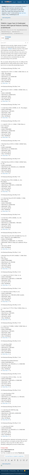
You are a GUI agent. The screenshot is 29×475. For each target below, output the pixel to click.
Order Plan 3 (5, 117)
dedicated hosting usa (6, 31)
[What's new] (24, 1)
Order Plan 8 (5, 211)
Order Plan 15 (5, 337)
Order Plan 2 (5, 101)
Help (18, 470)
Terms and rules (4, 470)
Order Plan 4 (5, 137)
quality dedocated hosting (6, 33)
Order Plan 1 (5, 83)
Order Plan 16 (5, 354)
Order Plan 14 (5, 319)
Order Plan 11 (5, 268)
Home (21, 470)
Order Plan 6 (5, 173)
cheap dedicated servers (21, 30)
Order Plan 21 (5, 436)
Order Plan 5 (5, 155)
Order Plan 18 (5, 387)
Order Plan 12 (5, 285)
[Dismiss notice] (26, 6)
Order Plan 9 (5, 229)
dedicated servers (16, 31)
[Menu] (2, 2)
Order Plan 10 (5, 249)
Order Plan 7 (5, 191)
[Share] (26, 43)
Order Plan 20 (5, 419)
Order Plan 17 (5, 370)
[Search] (27, 1)
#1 (27, 42)
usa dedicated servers (18, 33)
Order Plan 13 (5, 301)
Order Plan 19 (5, 403)
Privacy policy (13, 470)
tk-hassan (4, 30)
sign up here (22, 13)
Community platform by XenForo (13, 473)
